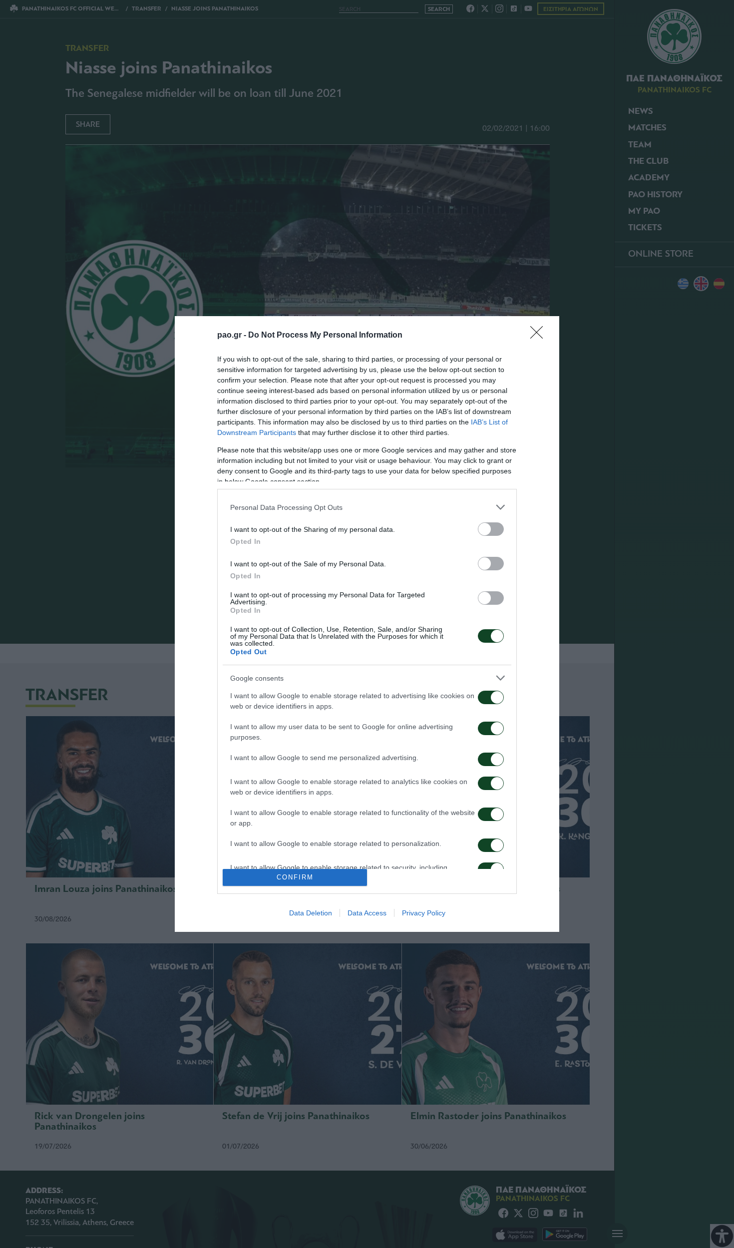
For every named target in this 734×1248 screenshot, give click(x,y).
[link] (539, 335)
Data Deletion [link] (310, 913)
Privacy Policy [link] (423, 913)
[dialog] (367, 624)
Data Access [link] (367, 913)
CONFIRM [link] (295, 877)
